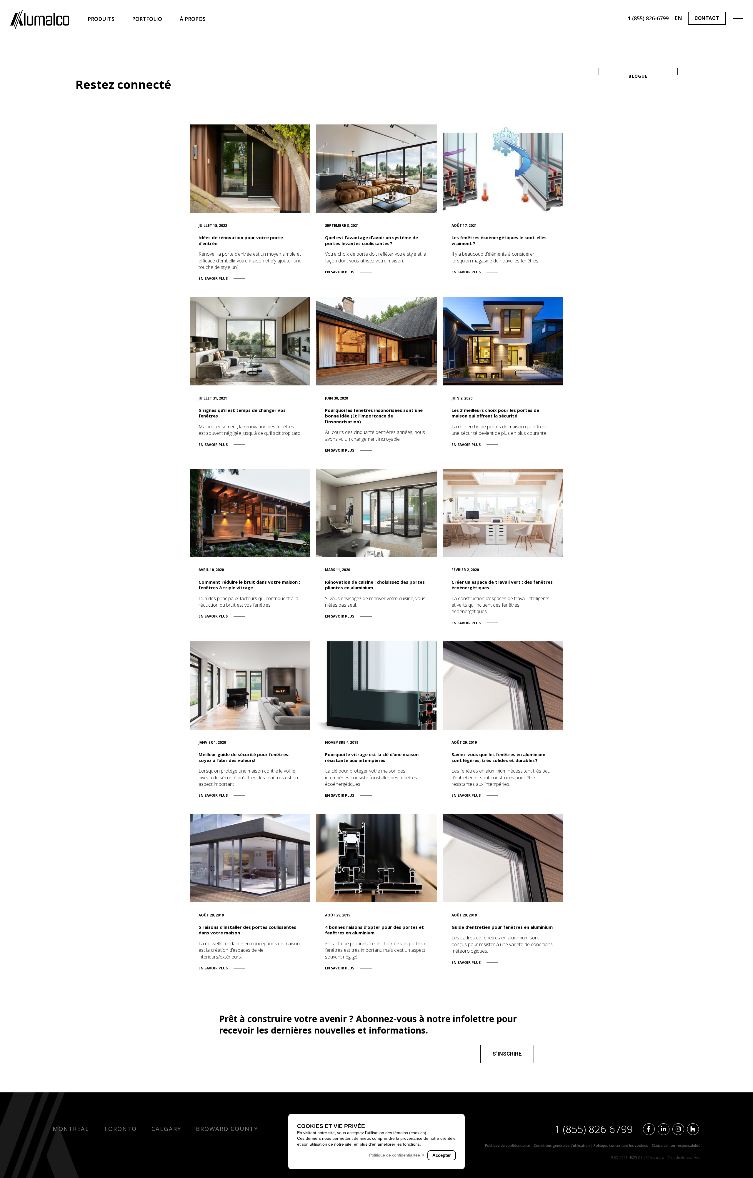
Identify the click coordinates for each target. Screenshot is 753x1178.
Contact (706, 18)
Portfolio (147, 18)
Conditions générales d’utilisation (562, 1145)
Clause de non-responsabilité (676, 1145)
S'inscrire (507, 1054)
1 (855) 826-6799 (593, 1129)
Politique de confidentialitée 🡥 (396, 1155)
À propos (193, 18)
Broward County (227, 1129)
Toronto (120, 1129)
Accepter (441, 1155)
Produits (101, 18)
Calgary (166, 1129)
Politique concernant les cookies (621, 1145)
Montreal (71, 1129)
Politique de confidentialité (508, 1145)
